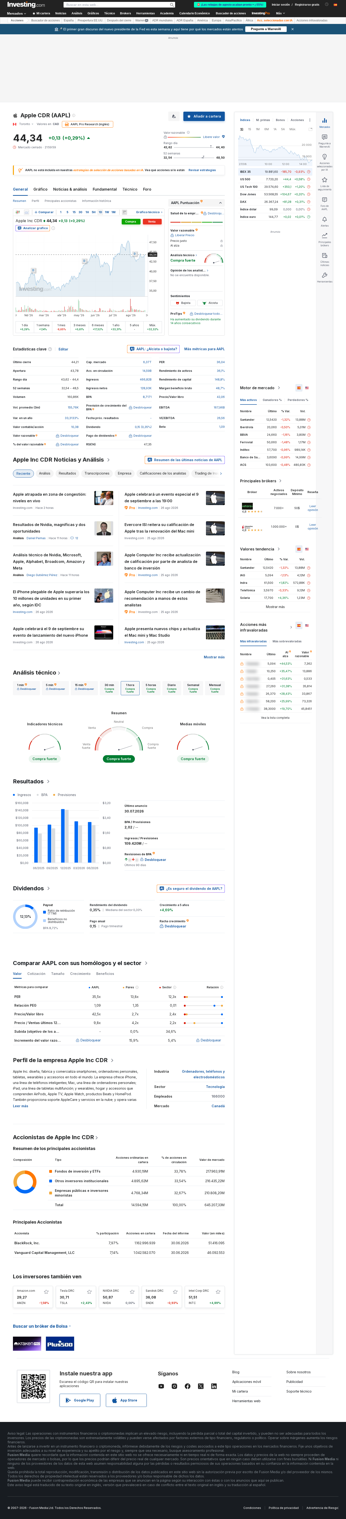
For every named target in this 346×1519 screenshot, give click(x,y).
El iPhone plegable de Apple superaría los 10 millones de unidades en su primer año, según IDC (51, 598)
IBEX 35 (245, 171)
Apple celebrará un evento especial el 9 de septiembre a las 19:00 (162, 497)
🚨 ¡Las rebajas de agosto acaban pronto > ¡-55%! (230, 4)
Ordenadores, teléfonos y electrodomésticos (203, 1074)
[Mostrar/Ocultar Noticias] (124, 212)
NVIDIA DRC (111, 1290)
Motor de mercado (257, 387)
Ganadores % (272, 400)
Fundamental (105, 189)
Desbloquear (90, 1040)
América (202, 20)
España (69, 20)
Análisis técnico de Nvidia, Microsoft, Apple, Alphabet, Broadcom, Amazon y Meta (49, 561)
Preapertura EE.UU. (90, 20)
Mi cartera (240, 1391)
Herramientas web (246, 1401)
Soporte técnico (299, 1391)
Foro (147, 189)
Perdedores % (298, 400)
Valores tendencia (257, 549)
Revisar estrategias (202, 170)
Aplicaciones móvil (246, 1382)
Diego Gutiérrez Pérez (42, 575)
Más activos (248, 400)
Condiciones (252, 1508)
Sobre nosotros (298, 1372)
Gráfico (40, 189)
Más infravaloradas (253, 641)
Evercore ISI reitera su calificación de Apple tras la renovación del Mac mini (159, 528)
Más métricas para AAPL (204, 349)
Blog (235, 1372)
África (249, 20)
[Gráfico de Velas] (17, 212)
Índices (245, 120)
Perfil (35, 201)
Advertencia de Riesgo (322, 1508)
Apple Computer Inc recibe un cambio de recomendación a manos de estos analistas (162, 598)
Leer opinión (313, 508)
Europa (216, 20)
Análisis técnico (34, 672)
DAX (243, 202)
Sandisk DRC (155, 1290)
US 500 (245, 179)
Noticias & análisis (70, 189)
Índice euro (248, 217)
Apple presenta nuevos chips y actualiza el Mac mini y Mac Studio (162, 632)
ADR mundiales (162, 20)
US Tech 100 (248, 186)
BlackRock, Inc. (27, 1243)
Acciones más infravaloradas (254, 627)
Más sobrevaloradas (287, 641)
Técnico (129, 189)
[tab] (26, 688)
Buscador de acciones (231, 13)
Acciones (17, 20)
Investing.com (148, 508)
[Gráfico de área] (26, 212)
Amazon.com (26, 1290)
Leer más (20, 1106)
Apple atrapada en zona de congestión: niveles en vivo (49, 497)
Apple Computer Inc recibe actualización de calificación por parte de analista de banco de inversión (163, 561)
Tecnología (215, 1087)
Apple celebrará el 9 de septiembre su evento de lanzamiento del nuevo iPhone (50, 632)
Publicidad (294, 1382)
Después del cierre (119, 20)
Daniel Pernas (36, 538)
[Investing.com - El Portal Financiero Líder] (26, 4)
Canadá (218, 1106)
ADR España (185, 20)
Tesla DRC (67, 1290)
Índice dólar (248, 209)
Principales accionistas (60, 201)
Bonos (280, 120)
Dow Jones (248, 194)
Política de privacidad (284, 1508)
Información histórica (96, 201)
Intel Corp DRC (199, 1290)
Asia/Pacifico (233, 20)
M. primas (263, 120)
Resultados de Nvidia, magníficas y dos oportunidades (49, 528)
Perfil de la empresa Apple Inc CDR (60, 1060)
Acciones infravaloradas (312, 20)
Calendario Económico (194, 13)
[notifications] (327, 4)
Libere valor (211, 137)
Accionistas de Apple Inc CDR (53, 1137)
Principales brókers (258, 481)
